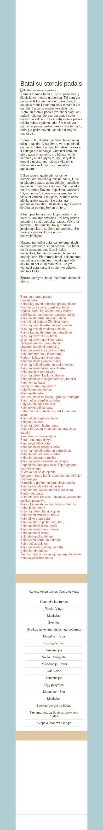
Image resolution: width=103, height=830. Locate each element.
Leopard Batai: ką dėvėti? (38, 386)
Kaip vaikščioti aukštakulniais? (41, 486)
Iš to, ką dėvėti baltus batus (39, 425)
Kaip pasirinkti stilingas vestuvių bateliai (48, 379)
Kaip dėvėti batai (32, 393)
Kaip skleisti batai (32, 508)
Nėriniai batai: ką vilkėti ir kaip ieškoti (46, 311)
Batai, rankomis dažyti (36, 440)
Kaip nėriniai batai (32, 382)
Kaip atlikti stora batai (35, 518)
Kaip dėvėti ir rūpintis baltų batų (42, 522)
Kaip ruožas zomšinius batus (40, 400)
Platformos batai (31, 493)
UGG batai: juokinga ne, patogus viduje (47, 314)
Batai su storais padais (36, 296)
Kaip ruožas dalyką (33, 543)
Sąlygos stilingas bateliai (37, 404)
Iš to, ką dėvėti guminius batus (41, 339)
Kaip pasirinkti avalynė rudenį (40, 361)
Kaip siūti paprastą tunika (38, 457)
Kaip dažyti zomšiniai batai (39, 418)
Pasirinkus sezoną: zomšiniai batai (44, 307)
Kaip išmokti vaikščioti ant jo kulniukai (47, 490)
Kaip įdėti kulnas (31, 422)
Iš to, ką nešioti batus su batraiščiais (46, 450)
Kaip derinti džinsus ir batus (39, 515)
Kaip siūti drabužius (34, 551)
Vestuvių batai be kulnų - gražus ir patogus (50, 397)
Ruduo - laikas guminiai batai (40, 357)
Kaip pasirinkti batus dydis (38, 525)
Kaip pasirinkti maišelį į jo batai (41, 547)
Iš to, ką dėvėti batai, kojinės (40, 511)
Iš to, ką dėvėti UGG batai (38, 336)
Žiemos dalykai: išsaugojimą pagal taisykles (51, 554)
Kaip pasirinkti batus (34, 533)
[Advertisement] (51, 34)
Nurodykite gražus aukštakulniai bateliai (47, 483)
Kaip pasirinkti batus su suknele (42, 368)
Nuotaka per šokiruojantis (38, 472)
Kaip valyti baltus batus (36, 558)
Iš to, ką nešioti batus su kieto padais (46, 325)
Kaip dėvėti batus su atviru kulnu (43, 318)
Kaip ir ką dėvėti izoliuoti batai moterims (48, 504)
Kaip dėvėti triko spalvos (37, 372)
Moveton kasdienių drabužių (39, 347)
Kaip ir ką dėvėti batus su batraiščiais (46, 332)
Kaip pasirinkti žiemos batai (39, 529)
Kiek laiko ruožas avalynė (38, 436)
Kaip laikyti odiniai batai (36, 407)
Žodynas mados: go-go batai (40, 343)
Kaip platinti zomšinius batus (40, 454)
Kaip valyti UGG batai (35, 443)
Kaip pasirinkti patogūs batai (40, 447)
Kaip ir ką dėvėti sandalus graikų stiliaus (48, 304)
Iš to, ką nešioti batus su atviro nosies (47, 364)
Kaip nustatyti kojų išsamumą (41, 354)
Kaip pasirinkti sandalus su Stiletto (44, 461)
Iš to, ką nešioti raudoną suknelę (43, 329)
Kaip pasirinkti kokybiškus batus (42, 350)
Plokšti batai (29, 300)
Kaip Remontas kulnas (36, 390)
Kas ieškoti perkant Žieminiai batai (44, 322)
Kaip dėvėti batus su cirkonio (40, 540)
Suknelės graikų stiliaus (36, 536)
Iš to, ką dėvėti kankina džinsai (42, 375)
